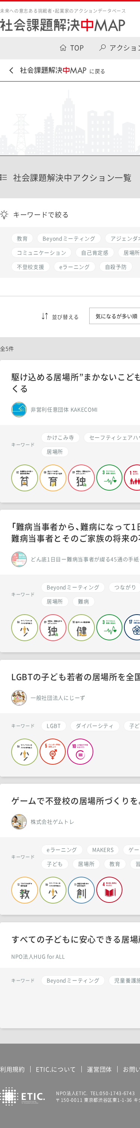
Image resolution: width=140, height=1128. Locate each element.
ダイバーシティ (95, 725)
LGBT (54, 725)
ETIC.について (56, 1069)
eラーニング (62, 849)
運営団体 (99, 1069)
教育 (114, 863)
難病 (83, 601)
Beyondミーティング (73, 587)
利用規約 (12, 1069)
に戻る (97, 71)
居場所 (86, 863)
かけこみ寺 (60, 437)
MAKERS (102, 849)
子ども (55, 863)
